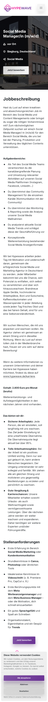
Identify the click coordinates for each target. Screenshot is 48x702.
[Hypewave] (17, 8)
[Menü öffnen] (41, 8)
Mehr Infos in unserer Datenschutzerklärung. (22, 697)
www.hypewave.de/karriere (19, 376)
